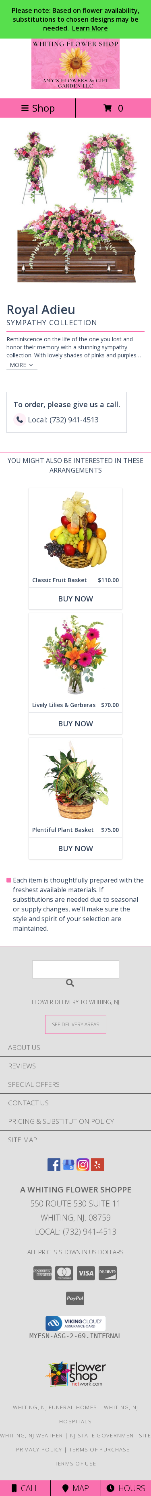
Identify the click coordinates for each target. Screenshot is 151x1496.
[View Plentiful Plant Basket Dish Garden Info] (75, 780)
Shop (43, 107)
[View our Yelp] (97, 1168)
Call (28, 1488)
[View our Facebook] (54, 1168)
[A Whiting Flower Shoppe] (75, 86)
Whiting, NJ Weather (31, 1435)
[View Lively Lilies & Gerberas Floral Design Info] (75, 655)
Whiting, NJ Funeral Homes (55, 1407)
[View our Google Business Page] (68, 1168)
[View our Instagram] (83, 1168)
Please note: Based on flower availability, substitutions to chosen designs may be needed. (75, 19)
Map (78, 1488)
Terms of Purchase (99, 1449)
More (18, 365)
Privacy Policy (39, 1449)
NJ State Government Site (110, 1435)
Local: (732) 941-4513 (75, 1231)
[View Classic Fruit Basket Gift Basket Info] (75, 530)
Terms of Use (76, 1463)
